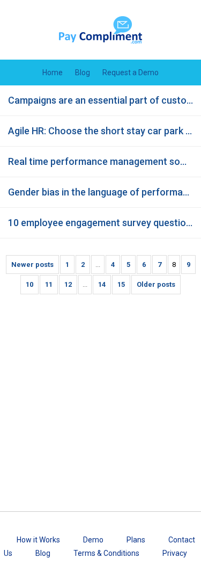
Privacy (174, 553)
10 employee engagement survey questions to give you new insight (104, 222)
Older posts (156, 284)
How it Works (38, 539)
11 (49, 284)
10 (29, 284)
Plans (135, 539)
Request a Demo (130, 72)
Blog (82, 72)
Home (52, 72)
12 (68, 284)
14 (102, 284)
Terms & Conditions (106, 553)
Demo (93, 539)
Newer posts (32, 264)
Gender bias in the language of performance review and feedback (104, 192)
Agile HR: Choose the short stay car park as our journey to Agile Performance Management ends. (104, 130)
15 (121, 284)
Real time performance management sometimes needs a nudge (104, 161)
